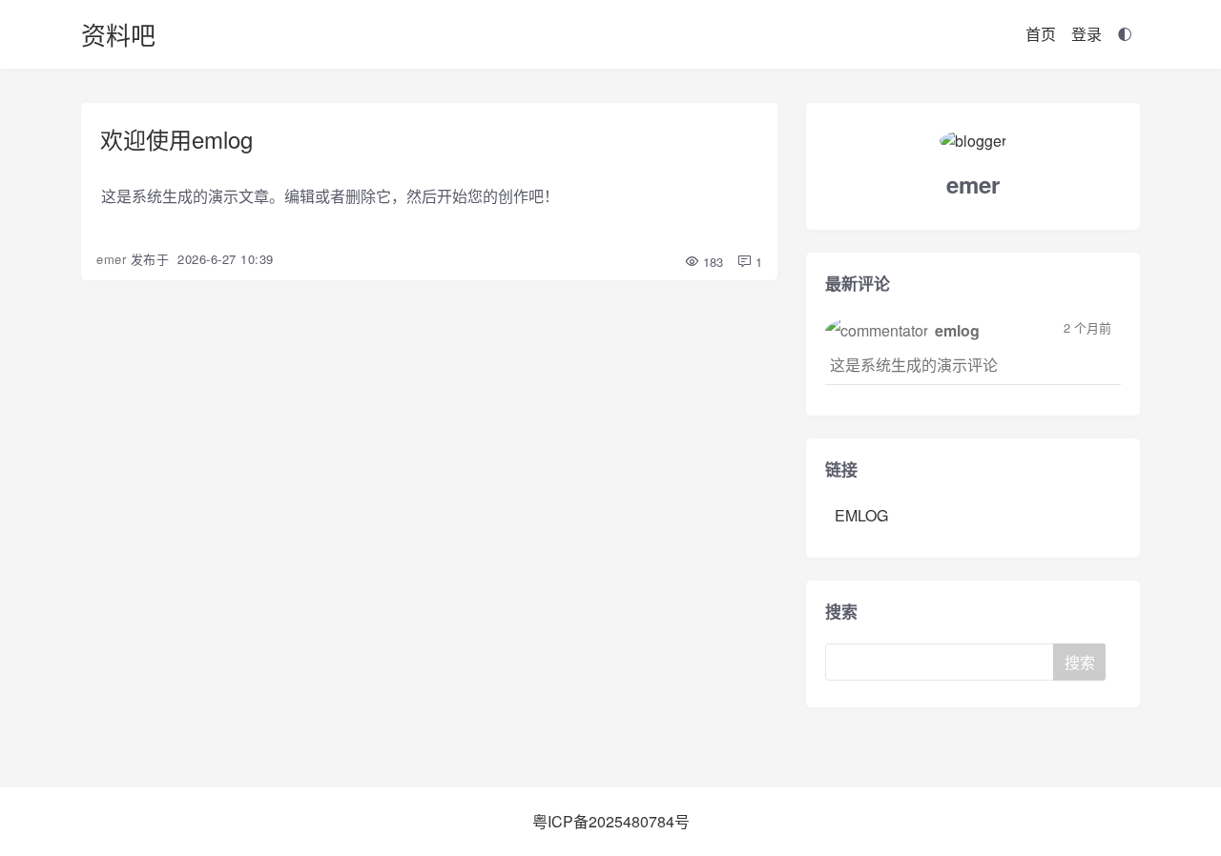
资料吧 (118, 33)
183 (711, 262)
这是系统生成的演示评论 (914, 365)
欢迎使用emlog (176, 138)
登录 (1086, 34)
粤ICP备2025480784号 (611, 821)
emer (111, 259)
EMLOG (861, 515)
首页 (1040, 34)
